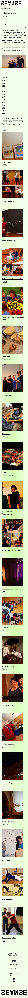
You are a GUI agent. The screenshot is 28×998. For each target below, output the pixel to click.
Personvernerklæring (14, 955)
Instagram (14, 961)
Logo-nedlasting (14, 956)
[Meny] (24, 3)
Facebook (14, 960)
